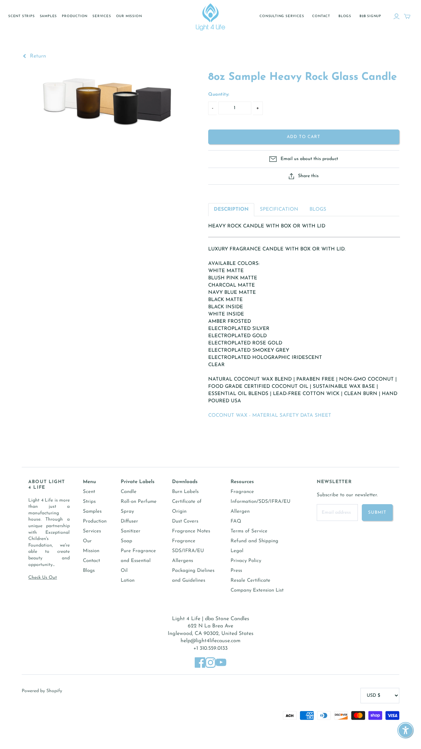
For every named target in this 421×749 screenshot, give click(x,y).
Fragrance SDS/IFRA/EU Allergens (188, 551)
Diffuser (129, 521)
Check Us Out (42, 577)
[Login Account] (396, 16)
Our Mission (129, 16)
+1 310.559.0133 (210, 648)
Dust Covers (185, 521)
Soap (126, 541)
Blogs (344, 16)
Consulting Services (282, 16)
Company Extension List (257, 590)
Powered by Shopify (42, 691)
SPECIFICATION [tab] (279, 209)
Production (74, 16)
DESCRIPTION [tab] (231, 209)
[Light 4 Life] (210, 16)
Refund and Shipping (254, 541)
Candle (128, 491)
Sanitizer (130, 531)
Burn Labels (185, 491)
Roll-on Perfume (139, 501)
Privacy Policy (246, 560)
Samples (48, 16)
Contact (321, 16)
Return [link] (37, 56)
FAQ (236, 521)
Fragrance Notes (191, 531)
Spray (127, 511)
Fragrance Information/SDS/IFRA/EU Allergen (260, 501)
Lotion (128, 580)
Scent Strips (21, 16)
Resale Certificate (250, 580)
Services (101, 16)
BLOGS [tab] (318, 209)
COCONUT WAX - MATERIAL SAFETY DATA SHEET (269, 415)
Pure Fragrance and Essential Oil (138, 561)
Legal (237, 551)
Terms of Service (249, 531)
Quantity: (218, 94)
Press (236, 570)
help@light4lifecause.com (210, 641)
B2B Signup (370, 16)
